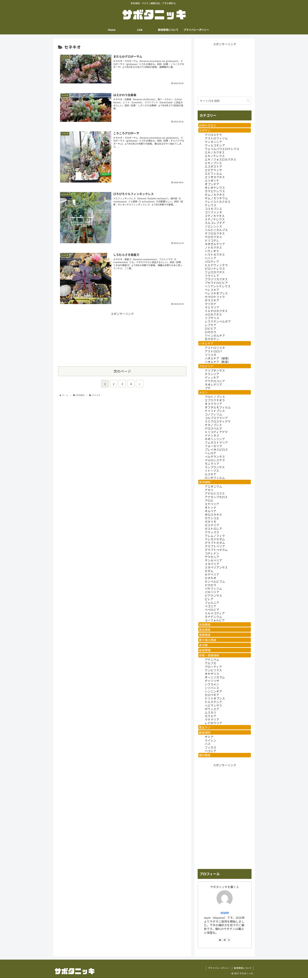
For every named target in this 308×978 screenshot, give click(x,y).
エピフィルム (213, 173)
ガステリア (212, 525)
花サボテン (212, 339)
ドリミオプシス (215, 698)
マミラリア (212, 307)
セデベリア (212, 574)
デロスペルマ (213, 428)
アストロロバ (213, 351)
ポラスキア (212, 300)
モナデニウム (213, 616)
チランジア (212, 373)
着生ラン (204, 727)
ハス (207, 743)
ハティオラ (212, 250)
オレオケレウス (215, 187)
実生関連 (204, 630)
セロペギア (212, 694)
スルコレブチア (215, 222)
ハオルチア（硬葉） (218, 358)
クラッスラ (212, 532)
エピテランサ (213, 169)
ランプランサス (215, 467)
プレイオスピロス (216, 449)
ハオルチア (206, 343)
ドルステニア (213, 701)
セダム (209, 570)
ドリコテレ (212, 240)
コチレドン (212, 553)
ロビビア (210, 328)
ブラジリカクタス (216, 279)
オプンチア (212, 184)
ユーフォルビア (215, 620)
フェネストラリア (216, 442)
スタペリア (212, 563)
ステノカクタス (215, 215)
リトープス (212, 470)
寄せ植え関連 (207, 640)
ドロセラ (210, 584)
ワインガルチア (215, 335)
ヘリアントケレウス (218, 286)
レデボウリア (213, 722)
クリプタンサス (215, 370)
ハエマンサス (213, 705)
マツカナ (210, 303)
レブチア (210, 324)
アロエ (209, 500)
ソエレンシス (213, 226)
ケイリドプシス (215, 410)
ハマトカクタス (215, 254)
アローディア (213, 666)
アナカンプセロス (216, 496)
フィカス (210, 747)
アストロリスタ (215, 347)
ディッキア (212, 377)
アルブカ (210, 663)
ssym (225, 912)
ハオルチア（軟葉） (218, 361)
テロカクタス (213, 236)
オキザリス (212, 673)
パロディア (212, 261)
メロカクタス (213, 314)
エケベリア (212, 503)
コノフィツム (213, 414)
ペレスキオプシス (216, 293)
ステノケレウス (215, 219)
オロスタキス (213, 514)
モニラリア (212, 463)
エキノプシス (213, 162)
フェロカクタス (215, 272)
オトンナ (210, 507)
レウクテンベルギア (218, 321)
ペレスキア (212, 289)
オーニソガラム (215, 677)
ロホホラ (210, 331)
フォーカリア (213, 445)
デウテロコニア (215, 380)
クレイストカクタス (217, 201)
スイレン (210, 740)
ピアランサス (213, 595)
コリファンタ (213, 212)
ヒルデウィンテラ (216, 265)
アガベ (209, 489)
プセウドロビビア (216, 282)
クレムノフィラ (215, 535)
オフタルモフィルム (218, 407)
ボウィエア (212, 708)
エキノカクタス (215, 152)
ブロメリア (206, 366)
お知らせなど (207, 125)
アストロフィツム (216, 138)
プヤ (207, 388)
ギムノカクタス (215, 194)
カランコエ (212, 518)
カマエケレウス (215, 191)
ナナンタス (212, 435)
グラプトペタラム (216, 549)
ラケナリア (212, 719)
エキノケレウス (215, 155)
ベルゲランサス (215, 456)
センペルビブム (215, 581)
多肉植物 (204, 482)
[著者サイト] (220, 939)
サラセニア (212, 556)
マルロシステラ (215, 460)
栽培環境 (204, 650)
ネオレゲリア (213, 384)
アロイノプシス (215, 396)
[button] (248, 100)
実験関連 (204, 635)
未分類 (203, 645)
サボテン (204, 130)
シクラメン (212, 684)
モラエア (210, 715)
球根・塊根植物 (209, 655)
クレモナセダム (215, 539)
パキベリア (212, 592)
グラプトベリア (215, 546)
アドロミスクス (215, 493)
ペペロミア (212, 609)
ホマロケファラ (215, 296)
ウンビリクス (213, 670)
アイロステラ (213, 134)
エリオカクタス (215, 176)
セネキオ (210, 577)
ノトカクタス (213, 247)
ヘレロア (210, 453)
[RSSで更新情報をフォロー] (229, 939)
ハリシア (210, 258)
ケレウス (210, 205)
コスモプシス (213, 208)
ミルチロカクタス (216, 310)
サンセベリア (213, 560)
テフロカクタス (215, 233)
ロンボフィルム (215, 477)
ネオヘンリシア (215, 438)
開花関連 (204, 755)
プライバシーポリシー (219, 968)
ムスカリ (210, 712)
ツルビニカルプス (216, 229)
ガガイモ (210, 521)
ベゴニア (210, 606)
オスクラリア (213, 403)
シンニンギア (213, 691)
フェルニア (212, 602)
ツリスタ (210, 354)
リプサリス (212, 317)
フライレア (212, 275)
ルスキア (210, 474)
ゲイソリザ (212, 680)
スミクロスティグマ (218, 421)
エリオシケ (212, 180)
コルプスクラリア (216, 417)
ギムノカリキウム (216, 198)
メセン (203, 392)
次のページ (122, 371)
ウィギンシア (213, 141)
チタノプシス (213, 424)
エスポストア (213, 166)
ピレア (209, 599)
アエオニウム (213, 486)
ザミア (209, 736)
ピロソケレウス (215, 268)
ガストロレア (213, 528)
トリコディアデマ (216, 431)
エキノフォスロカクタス (220, 159)
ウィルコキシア (215, 145)
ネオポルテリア (215, 243)
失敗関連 (204, 624)
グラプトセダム (215, 542)
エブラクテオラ (215, 400)
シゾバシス (212, 687)
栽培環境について (243, 968)
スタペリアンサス (216, 567)
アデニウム (212, 659)
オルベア (210, 510)
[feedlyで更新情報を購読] (225, 939)
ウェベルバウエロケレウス (222, 148)
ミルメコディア (215, 613)
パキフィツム (213, 588)
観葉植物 (204, 732)
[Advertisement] (90, 338)
